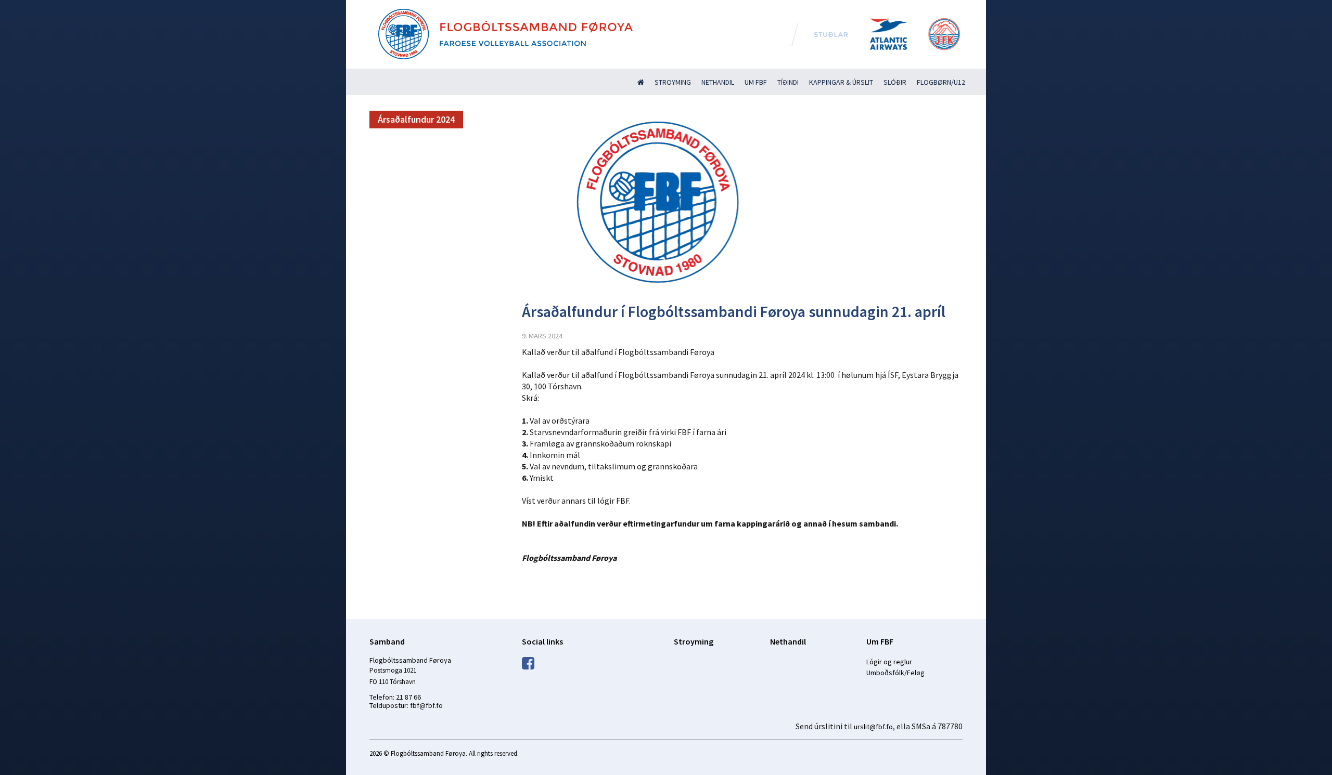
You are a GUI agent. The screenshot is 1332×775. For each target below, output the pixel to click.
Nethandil (717, 82)
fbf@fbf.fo (426, 705)
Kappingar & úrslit (841, 82)
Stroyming (673, 82)
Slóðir (894, 82)
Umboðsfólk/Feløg (895, 672)
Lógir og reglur (889, 661)
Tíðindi (788, 82)
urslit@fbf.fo (873, 726)
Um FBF (756, 82)
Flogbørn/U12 (941, 82)
